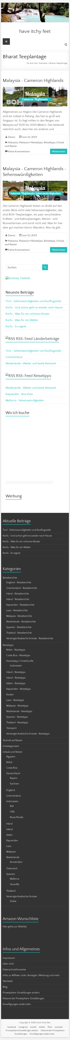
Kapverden (12, 840)
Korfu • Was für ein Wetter (22, 320)
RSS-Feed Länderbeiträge (37, 339)
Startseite (43, 63)
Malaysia (13, 142)
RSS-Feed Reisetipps (33, 376)
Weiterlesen (58, 151)
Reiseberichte (10, 577)
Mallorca (14, 878)
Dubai (13, 901)
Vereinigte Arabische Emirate (21, 896)
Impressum (9, 958)
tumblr (33, 1027)
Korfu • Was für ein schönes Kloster (28, 313)
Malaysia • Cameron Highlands (33, 80)
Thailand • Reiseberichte (19, 632)
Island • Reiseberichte (17, 599)
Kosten (10, 694)
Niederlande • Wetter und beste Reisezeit (31, 363)
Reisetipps (49, 142)
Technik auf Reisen (12, 740)
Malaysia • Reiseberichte (19, 616)
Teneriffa (14, 884)
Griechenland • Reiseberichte (21, 588)
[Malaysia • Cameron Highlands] (35, 88)
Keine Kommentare (19, 151)
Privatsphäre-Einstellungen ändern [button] (21, 992)
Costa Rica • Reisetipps (18, 655)
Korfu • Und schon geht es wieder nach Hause (34, 307)
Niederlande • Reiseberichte (21, 621)
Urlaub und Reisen (12, 752)
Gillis (12, 811)
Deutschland (13, 773)
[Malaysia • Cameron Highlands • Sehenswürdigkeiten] (35, 182)
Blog (5, 987)
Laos (8, 846)
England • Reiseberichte (18, 582)
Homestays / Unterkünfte (19, 661)
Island (9, 829)
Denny (11, 136)
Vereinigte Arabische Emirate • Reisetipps (28, 733)
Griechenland (14, 357)
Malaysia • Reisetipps (31, 142)
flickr (50, 1027)
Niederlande (12, 857)
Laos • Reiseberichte (17, 610)
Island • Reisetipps (15, 677)
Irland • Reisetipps (15, 672)
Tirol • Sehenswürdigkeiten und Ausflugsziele (33, 301)
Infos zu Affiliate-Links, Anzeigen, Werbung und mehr (31, 975)
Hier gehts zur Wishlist (15, 926)
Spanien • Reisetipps (17, 717)
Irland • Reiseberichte (17, 593)
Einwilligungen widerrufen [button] (17, 1004)
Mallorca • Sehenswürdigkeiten (25, 400)
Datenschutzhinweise (14, 969)
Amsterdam (16, 862)
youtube (59, 1027)
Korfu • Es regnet (16, 326)
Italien (9, 835)
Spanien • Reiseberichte (18, 627)
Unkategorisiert (11, 746)
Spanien (10, 874)
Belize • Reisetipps (15, 649)
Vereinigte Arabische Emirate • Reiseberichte (29, 638)
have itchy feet (35, 31)
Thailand (10, 890)
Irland (9, 823)
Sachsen (14, 783)
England (10, 790)
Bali (12, 806)
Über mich (8, 963)
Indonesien (16, 665)
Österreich (12, 868)
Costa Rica (11, 767)
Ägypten (10, 756)
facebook (11, 1027)
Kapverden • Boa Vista (19, 394)
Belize (9, 762)
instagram (23, 1027)
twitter (42, 1027)
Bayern (13, 778)
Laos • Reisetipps (15, 700)
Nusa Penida (16, 817)
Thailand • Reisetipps (17, 722)
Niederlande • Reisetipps (19, 711)
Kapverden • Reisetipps (18, 689)
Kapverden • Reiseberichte (20, 604)
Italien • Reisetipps (15, 683)
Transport (11, 728)
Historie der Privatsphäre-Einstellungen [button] (23, 998)
